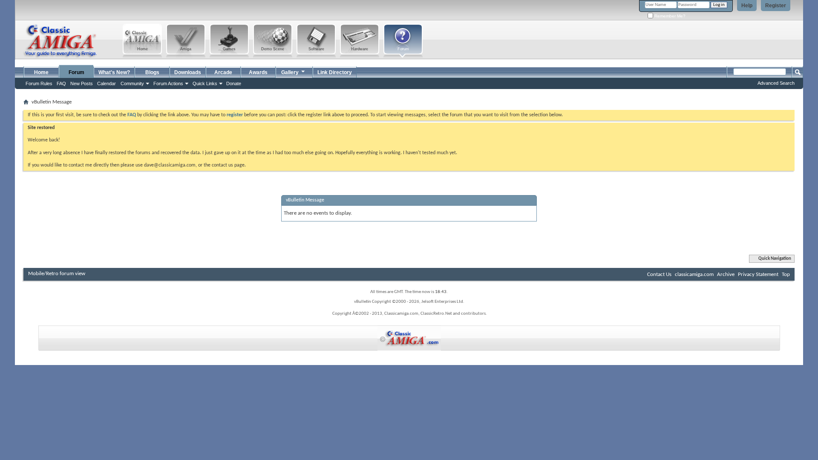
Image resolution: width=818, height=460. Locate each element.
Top (786, 274)
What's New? (114, 72)
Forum (76, 72)
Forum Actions (168, 83)
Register (775, 6)
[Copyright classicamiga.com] (409, 338)
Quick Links (205, 83)
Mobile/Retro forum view (56, 273)
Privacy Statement (758, 274)
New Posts (81, 83)
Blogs (152, 72)
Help (746, 6)
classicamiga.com (694, 274)
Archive (725, 274)
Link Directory (334, 72)
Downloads (187, 72)
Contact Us (659, 274)
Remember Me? (669, 16)
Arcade (223, 72)
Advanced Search (776, 83)
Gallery (290, 72)
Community (132, 83)
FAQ (61, 83)
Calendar (106, 83)
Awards (258, 72)
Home (41, 72)
